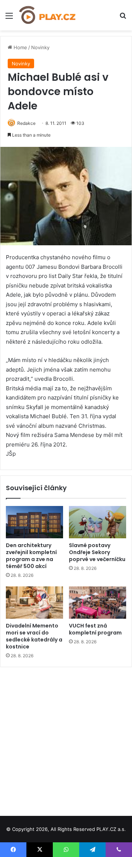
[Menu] (9, 18)
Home (19, 47)
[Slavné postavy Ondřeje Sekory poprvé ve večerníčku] (97, 522)
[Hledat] (122, 18)
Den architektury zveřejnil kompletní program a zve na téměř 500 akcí (31, 556)
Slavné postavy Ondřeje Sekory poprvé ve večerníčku (97, 552)
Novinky (40, 47)
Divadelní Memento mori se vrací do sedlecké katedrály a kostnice (34, 636)
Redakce (26, 123)
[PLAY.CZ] (47, 15)
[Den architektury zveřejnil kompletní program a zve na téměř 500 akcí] (34, 522)
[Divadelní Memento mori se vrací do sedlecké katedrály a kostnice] (34, 602)
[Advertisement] (66, 739)
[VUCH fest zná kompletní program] (97, 602)
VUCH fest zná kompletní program (95, 629)
